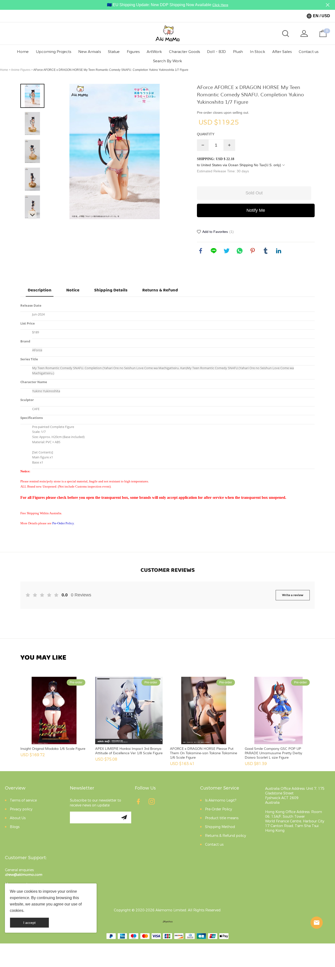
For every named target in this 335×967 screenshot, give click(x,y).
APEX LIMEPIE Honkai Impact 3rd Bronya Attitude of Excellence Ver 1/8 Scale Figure (129, 751)
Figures (133, 51)
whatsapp (239, 250)
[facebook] (140, 803)
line (213, 250)
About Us (18, 818)
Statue (114, 51)
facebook (200, 250)
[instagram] (153, 803)
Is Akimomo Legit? (220, 800)
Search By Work (167, 61)
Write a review (292, 595)
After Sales (282, 51)
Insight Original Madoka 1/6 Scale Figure (52, 749)
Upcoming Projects (53, 51)
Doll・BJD (216, 51)
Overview (15, 788)
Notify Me (255, 210)
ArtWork (154, 51)
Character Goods (184, 51)
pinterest (252, 250)
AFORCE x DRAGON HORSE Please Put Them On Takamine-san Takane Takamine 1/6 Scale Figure (203, 753)
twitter (226, 250)
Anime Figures (20, 70)
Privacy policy (21, 809)
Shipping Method (220, 827)
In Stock (257, 51)
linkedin (278, 250)
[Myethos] (167, 922)
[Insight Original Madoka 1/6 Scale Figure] (54, 710)
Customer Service (219, 788)
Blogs (14, 827)
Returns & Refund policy (225, 835)
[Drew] (316, 923)
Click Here (220, 5)
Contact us (308, 51)
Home (23, 51)
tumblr (265, 250)
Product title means (221, 818)
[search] (285, 33)
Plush (238, 51)
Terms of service (23, 800)
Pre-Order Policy (218, 809)
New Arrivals (89, 51)
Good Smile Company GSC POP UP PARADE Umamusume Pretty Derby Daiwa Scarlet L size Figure (273, 753)
